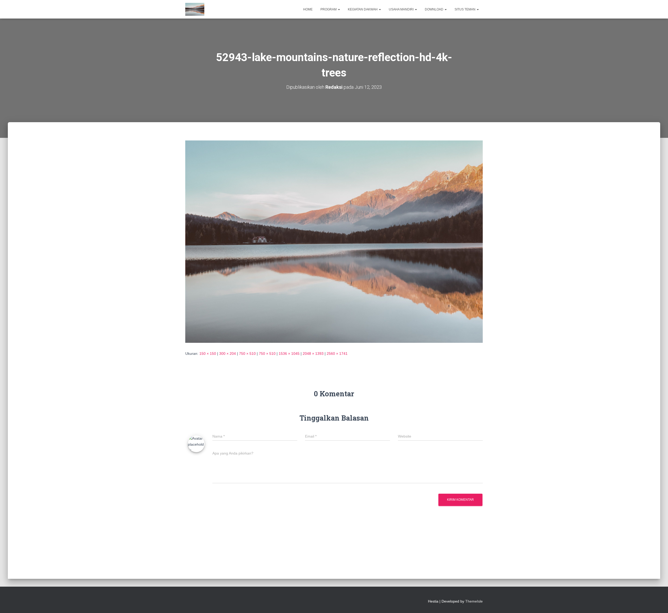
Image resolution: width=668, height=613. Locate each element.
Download (434, 9)
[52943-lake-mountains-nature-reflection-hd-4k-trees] (334, 241)
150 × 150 (207, 353)
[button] (338, 9)
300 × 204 (227, 353)
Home (308, 9)
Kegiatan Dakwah (363, 9)
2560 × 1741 (337, 353)
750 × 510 (247, 353)
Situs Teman (465, 9)
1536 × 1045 (289, 353)
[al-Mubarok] (194, 9)
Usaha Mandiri (401, 9)
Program (328, 9)
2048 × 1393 (313, 353)
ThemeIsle (474, 601)
